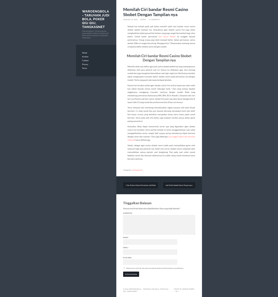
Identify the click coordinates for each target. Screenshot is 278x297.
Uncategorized (137, 170)
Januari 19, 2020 (130, 19)
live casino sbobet (167, 36)
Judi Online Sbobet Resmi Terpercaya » (179, 185)
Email (126, 247)
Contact (85, 60)
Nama (126, 237)
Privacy (85, 64)
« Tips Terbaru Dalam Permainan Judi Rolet (140, 185)
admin (143, 19)
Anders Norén (188, 289)
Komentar (128, 213)
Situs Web (127, 258)
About (84, 53)
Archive (85, 57)
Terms (84, 68)
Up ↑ (177, 291)
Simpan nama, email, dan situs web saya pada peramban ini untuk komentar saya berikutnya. (155, 268)
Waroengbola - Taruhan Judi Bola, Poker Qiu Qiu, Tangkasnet (95, 19)
